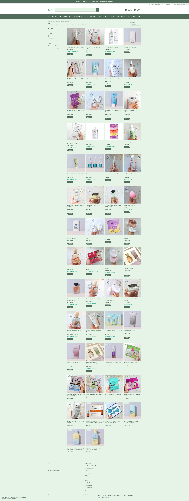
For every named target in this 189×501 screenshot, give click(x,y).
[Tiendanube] (103, 499)
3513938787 (51, 468)
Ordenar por (132, 22)
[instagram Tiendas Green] (48, 463)
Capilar (99, 16)
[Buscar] (97, 10)
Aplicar (64, 48)
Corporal (106, 16)
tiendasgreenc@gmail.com (54, 470)
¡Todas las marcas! (77, 16)
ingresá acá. (119, 497)
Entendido (14, 498)
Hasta (56, 45)
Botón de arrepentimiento (128, 497)
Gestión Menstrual (121, 16)
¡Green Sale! (54, 16)
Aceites (86, 16)
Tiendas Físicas (131, 16)
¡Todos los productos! (65, 16)
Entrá (129, 9)
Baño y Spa (92, 16)
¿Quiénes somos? (89, 487)
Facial (112, 16)
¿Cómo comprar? (89, 490)
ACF (51, 21)
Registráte (130, 10)
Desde (49, 45)
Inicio (49, 21)
